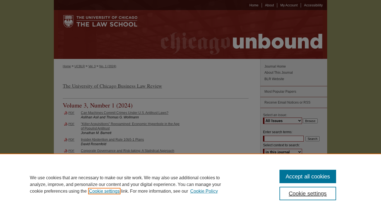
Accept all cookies (308, 176)
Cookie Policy (204, 191)
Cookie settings (104, 191)
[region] (190, 184)
